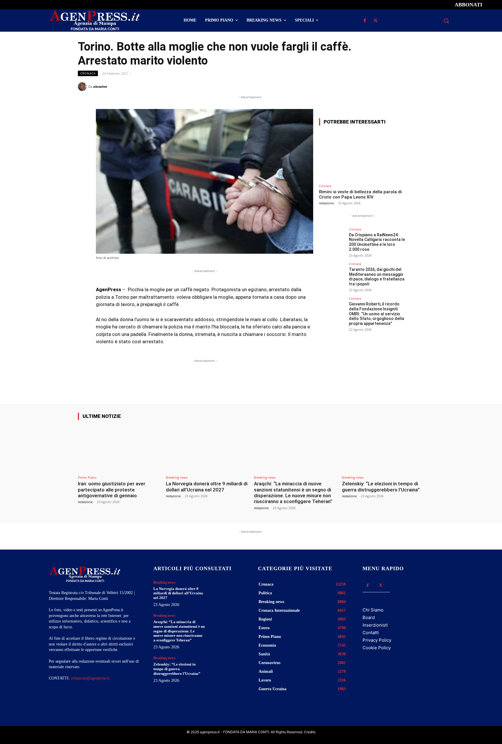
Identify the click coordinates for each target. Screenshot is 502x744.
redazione (326, 203)
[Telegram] (418, 86)
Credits (309, 732)
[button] (446, 21)
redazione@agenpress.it (90, 678)
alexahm (100, 86)
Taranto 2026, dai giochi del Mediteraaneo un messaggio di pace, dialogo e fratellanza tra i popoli (376, 276)
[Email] (405, 86)
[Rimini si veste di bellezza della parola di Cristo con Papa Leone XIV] (362, 155)
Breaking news (177, 477)
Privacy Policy (377, 640)
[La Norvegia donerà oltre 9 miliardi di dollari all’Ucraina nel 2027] (207, 448)
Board (369, 617)
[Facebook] (365, 21)
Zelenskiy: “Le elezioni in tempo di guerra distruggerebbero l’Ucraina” (381, 486)
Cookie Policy (377, 647)
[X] (375, 21)
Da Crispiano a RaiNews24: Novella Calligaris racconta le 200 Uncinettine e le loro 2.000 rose (377, 242)
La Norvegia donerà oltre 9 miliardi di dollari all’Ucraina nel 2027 (207, 486)
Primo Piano (87, 477)
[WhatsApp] (391, 86)
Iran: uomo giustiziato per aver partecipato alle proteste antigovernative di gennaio (111, 489)
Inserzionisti (375, 625)
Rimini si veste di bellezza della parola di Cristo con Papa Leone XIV (360, 194)
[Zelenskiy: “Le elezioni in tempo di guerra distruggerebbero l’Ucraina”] (383, 448)
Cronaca (88, 73)
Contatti (371, 632)
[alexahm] (83, 86)
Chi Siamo (373, 610)
